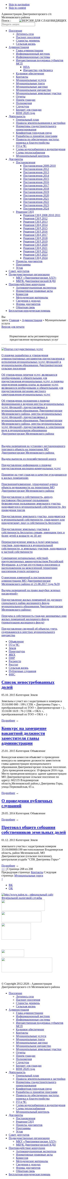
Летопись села (25, 33)
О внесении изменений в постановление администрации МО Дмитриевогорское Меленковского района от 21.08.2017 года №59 (30, 581)
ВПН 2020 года (25, 113)
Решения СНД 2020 (35, 244)
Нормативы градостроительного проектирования (36, 128)
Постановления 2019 (36, 192)
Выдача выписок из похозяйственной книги (28, 458)
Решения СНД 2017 (35, 234)
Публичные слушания (22, 671)
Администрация (19, 47)
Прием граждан (25, 99)
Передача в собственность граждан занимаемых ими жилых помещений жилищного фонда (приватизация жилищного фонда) (34, 619)
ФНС (12, 674)
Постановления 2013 (36, 172)
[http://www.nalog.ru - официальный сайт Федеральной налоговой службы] (34, 897)
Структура (22, 106)
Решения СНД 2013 (35, 221)
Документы (16, 159)
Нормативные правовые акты (34, 290)
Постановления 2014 (36, 175)
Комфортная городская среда (34, 132)
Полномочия (24, 103)
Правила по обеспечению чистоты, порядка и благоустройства (37, 141)
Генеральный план (27, 119)
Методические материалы (32, 297)
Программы (23, 264)
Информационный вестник (33, 53)
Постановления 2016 (36, 182)
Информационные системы (33, 57)
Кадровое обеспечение (30, 73)
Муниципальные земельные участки (38, 93)
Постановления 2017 (36, 185)
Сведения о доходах (28, 300)
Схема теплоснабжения (30, 152)
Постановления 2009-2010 (39, 165)
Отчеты (20, 96)
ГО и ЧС (21, 145)
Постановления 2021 (36, 198)
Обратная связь (25, 307)
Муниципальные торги (30, 83)
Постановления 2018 (36, 188)
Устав (19, 267)
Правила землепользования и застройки (40, 122)
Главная (14, 320)
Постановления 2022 (36, 201)
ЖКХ (12, 654)
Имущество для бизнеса (38, 70)
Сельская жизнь (26, 43)
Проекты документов (29, 261)
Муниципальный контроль (32, 155)
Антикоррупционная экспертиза (36, 287)
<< (3, 868)
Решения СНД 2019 (35, 241)
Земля (12, 648)
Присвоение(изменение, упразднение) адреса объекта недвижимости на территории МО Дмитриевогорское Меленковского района (29, 487)
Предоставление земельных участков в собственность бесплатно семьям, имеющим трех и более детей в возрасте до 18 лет (33, 532)
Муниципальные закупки (32, 86)
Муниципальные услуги (31, 80)
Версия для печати (12, 326)
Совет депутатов (19, 271)
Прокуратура (17, 651)
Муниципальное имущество (33, 89)
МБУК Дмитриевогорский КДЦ (36, 281)
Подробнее (8, 720)
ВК (11, 885)
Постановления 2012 (36, 169)
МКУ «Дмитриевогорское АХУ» (36, 277)
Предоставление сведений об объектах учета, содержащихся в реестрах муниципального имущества (29, 632)
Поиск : (6, 20)
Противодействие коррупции (27, 284)
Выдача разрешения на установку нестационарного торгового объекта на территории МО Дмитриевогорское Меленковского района (33, 449)
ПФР (12, 657)
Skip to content (17, 7)
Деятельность (17, 116)
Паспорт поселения (28, 37)
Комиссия (22, 294)
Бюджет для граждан (29, 109)
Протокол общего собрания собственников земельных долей (33, 830)
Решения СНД (25, 211)
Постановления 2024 (36, 208)
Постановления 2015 (36, 178)
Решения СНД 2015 (35, 228)
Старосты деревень (28, 40)
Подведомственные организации (29, 274)
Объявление (16, 641)
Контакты (22, 76)
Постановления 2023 (36, 205)
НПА (26, 66)
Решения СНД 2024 (35, 257)
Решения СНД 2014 (35, 225)
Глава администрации (29, 50)
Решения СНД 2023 (35, 254)
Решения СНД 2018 (35, 238)
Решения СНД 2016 (35, 231)
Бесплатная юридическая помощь (29, 310)
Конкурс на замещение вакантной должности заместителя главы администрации (24, 735)
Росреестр (15, 661)
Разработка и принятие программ (36, 136)
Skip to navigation (19, 4)
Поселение (15, 30)
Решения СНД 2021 (35, 248)
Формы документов (28, 304)
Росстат (13, 664)
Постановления (25, 162)
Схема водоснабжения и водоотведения (40, 149)
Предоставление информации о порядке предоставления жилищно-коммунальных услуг (31, 467)
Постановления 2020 (36, 195)
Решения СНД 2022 (35, 251)
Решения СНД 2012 (35, 218)
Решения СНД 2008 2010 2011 (41, 215)
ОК (11, 888)
